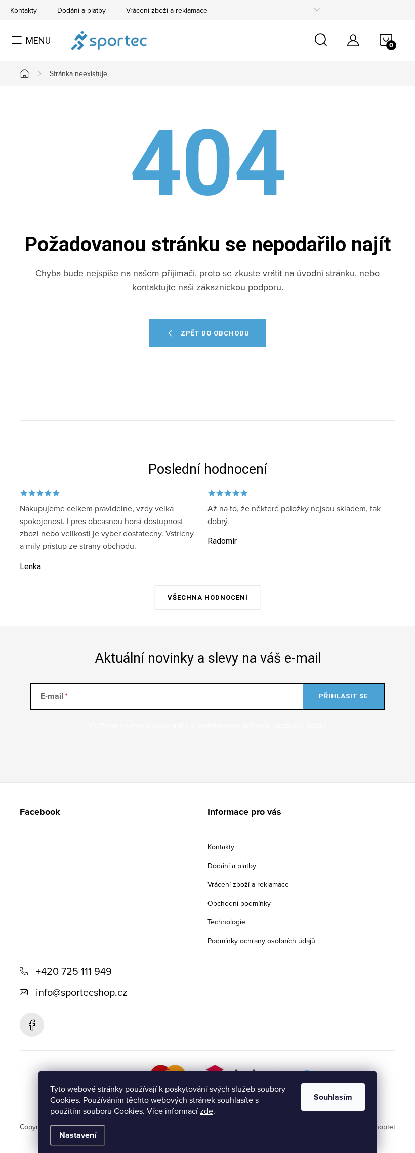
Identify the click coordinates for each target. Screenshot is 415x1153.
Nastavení (77, 1135)
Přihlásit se (343, 696)
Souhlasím (333, 1097)
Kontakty (23, 10)
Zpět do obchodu (215, 333)
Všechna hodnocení (208, 597)
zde (206, 1111)
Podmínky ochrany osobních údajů (261, 941)
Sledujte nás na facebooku (32, 1025)
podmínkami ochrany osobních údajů (261, 725)
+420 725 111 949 (74, 970)
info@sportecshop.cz (81, 992)
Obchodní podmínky (239, 903)
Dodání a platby (81, 10)
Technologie (226, 922)
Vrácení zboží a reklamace (167, 10)
